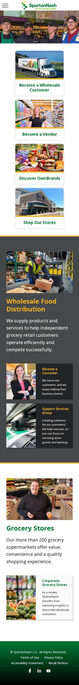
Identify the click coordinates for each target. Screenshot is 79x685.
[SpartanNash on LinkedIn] (39, 675)
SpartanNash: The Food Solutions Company (39, 5)
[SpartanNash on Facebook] (30, 675)
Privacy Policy (53, 658)
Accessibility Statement (27, 663)
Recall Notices (58, 663)
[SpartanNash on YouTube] (48, 675)
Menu (5, 5)
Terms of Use (29, 658)
